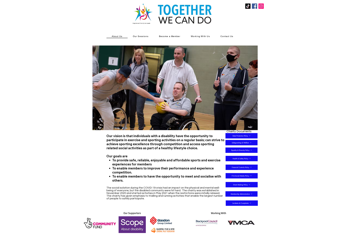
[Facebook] (254, 6)
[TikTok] (248, 6)
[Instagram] (261, 6)
